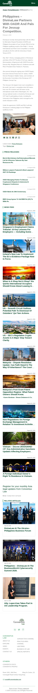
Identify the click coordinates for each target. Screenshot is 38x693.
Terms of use (13, 688)
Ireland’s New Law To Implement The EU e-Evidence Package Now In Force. (18, 256)
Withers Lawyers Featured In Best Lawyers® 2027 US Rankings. (18, 171)
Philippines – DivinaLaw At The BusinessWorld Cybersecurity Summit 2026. (19, 568)
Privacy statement (23, 688)
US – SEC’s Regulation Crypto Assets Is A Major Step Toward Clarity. (17, 337)
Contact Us (7, 651)
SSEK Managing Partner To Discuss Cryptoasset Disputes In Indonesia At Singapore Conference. (16, 182)
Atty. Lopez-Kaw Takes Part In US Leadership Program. (18, 604)
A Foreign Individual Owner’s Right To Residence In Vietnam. (17, 475)
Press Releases (17, 144)
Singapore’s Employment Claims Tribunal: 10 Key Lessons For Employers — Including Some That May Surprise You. (18, 230)
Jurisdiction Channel (25, 639)
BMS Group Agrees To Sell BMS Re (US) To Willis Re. (18, 200)
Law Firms (21, 646)
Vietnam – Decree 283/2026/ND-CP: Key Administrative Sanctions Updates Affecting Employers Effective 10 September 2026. (19, 450)
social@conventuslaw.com (13, 679)
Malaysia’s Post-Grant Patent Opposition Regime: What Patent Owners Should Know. (18, 392)
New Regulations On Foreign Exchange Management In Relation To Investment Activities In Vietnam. (18, 423)
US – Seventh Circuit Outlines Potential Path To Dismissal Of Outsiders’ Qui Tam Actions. (17, 310)
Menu (33, 3)
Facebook (23, 629)
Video (5, 646)
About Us (6, 641)
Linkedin (15, 629)
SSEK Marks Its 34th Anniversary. (14, 191)
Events (5, 649)
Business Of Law (23, 649)
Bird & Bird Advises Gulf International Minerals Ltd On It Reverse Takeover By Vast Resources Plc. (19, 160)
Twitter (19, 629)
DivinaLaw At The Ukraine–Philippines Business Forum (17, 529)
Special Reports (23, 651)
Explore (6, 643)
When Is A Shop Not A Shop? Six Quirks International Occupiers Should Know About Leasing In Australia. (18, 285)
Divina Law (10, 146)
